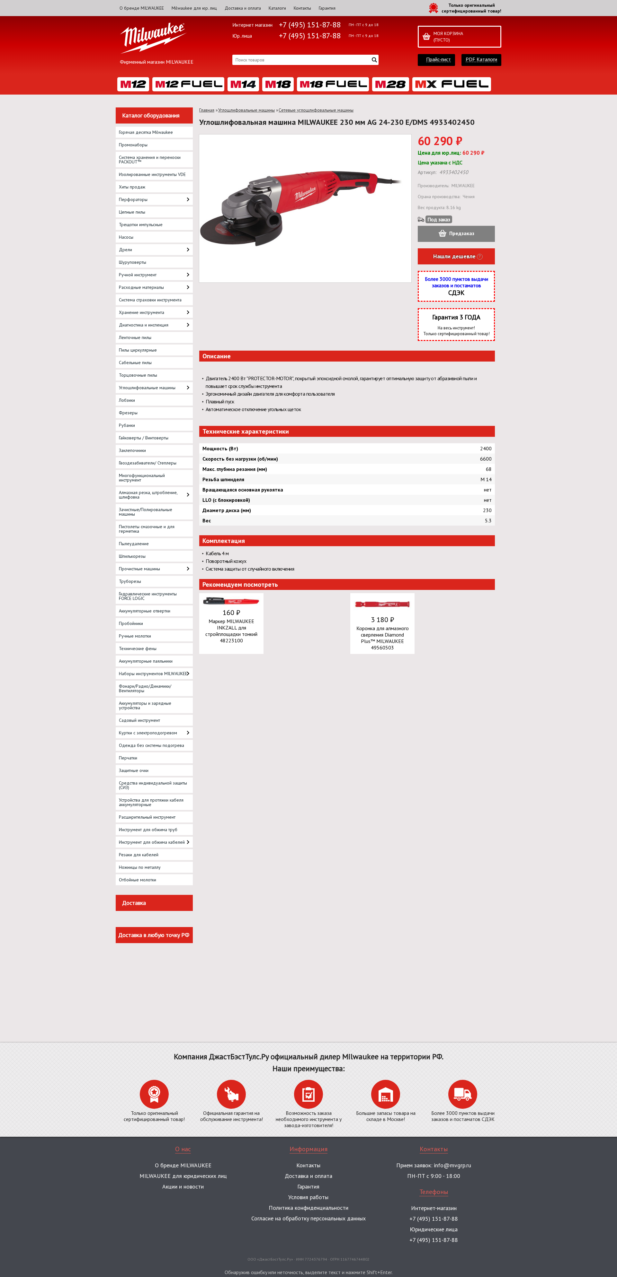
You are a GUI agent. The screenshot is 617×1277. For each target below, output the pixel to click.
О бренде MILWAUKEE (142, 8)
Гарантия (327, 8)
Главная (206, 110)
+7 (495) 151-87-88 (310, 25)
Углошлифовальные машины (246, 110)
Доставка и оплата (243, 8)
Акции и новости (183, 1186)
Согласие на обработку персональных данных (308, 1218)
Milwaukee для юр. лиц (194, 8)
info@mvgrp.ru (452, 1165)
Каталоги (277, 8)
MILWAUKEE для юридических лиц (183, 1176)
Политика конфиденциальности (308, 1207)
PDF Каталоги (481, 59)
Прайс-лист (438, 59)
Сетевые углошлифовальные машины (316, 110)
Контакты (302, 8)
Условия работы (308, 1197)
